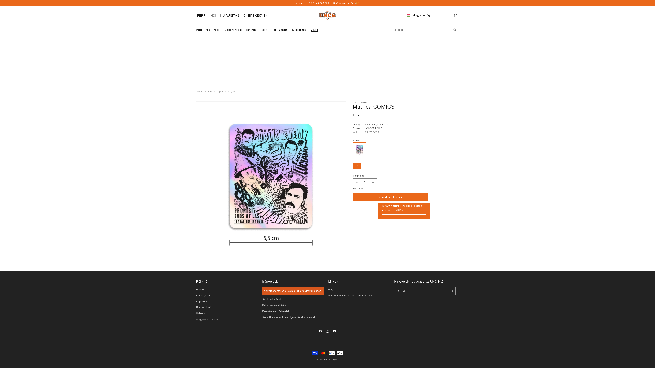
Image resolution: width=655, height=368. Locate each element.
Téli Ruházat (279, 29)
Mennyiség (358, 175)
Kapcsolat (202, 301)
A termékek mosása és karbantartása (350, 295)
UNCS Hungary (331, 359)
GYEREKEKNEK (255, 15)
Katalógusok (203, 295)
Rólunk (200, 289)
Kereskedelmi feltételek (276, 311)
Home (200, 91)
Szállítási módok (271, 299)
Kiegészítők (299, 29)
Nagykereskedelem (207, 319)
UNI (357, 166)
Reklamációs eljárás (274, 305)
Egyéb (314, 29)
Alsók (264, 29)
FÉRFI (201, 15)
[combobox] (425, 30)
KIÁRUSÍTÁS (229, 15)
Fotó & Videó (203, 307)
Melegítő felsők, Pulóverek (240, 29)
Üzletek (200, 313)
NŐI (213, 15)
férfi (210, 91)
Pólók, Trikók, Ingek (207, 29)
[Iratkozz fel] (451, 291)
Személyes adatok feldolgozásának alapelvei (288, 317)
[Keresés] (455, 30)
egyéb (220, 91)
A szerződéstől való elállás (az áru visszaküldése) (293, 290)
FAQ (330, 289)
